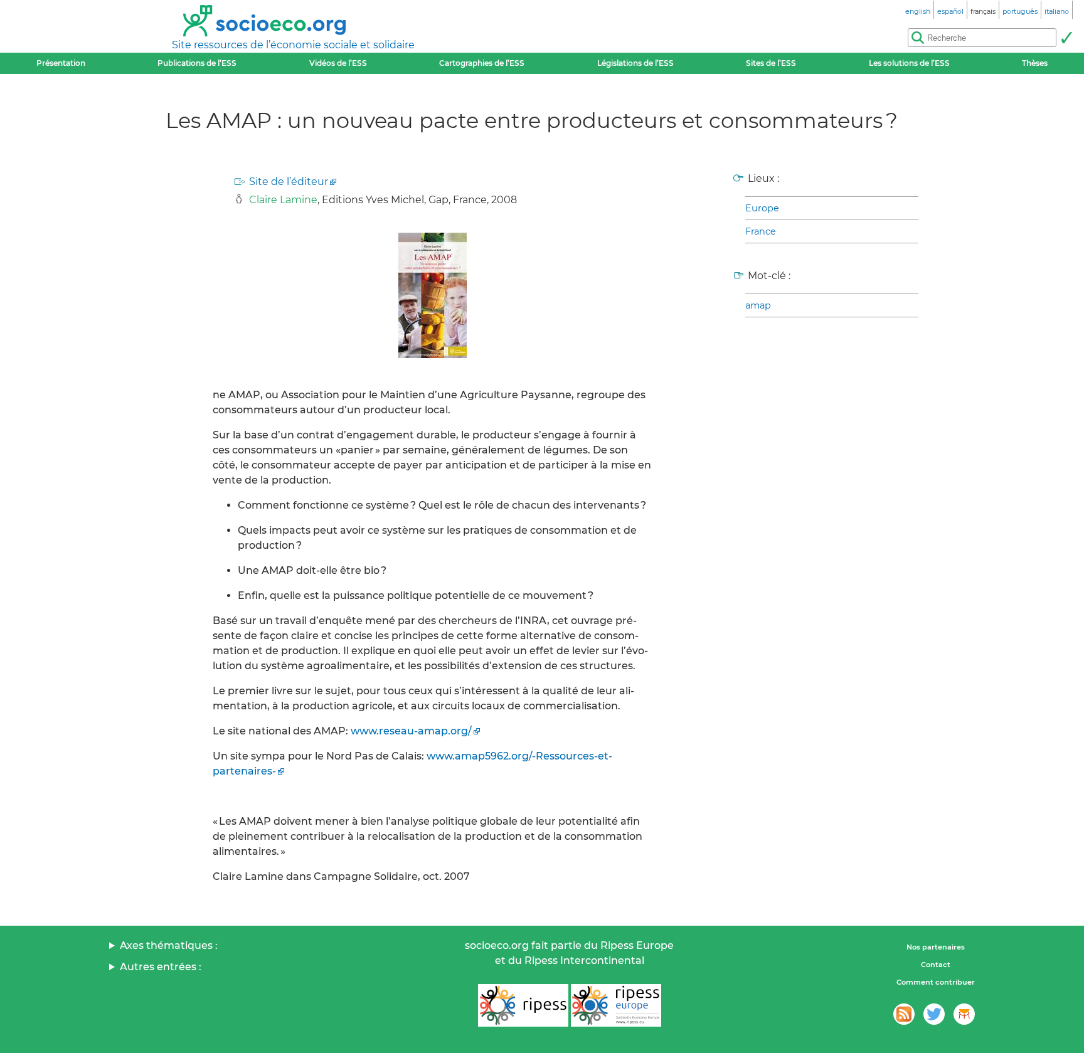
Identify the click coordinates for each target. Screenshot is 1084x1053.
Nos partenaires (935, 947)
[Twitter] (934, 1014)
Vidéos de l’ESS (338, 63)
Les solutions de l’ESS (909, 63)
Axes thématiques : (169, 945)
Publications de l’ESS (196, 63)
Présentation (60, 63)
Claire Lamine (283, 200)
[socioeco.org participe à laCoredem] (964, 1014)
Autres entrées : (160, 967)
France (760, 231)
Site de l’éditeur (288, 182)
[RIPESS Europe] (616, 1005)
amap (758, 305)
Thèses (1035, 63)
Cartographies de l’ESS (481, 63)
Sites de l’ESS (771, 63)
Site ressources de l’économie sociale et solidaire (293, 45)
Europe (762, 208)
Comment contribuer (935, 982)
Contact (935, 964)
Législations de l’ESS (635, 63)
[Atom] (904, 1014)
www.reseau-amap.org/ (411, 731)
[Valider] (1066, 37)
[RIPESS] (523, 1005)
